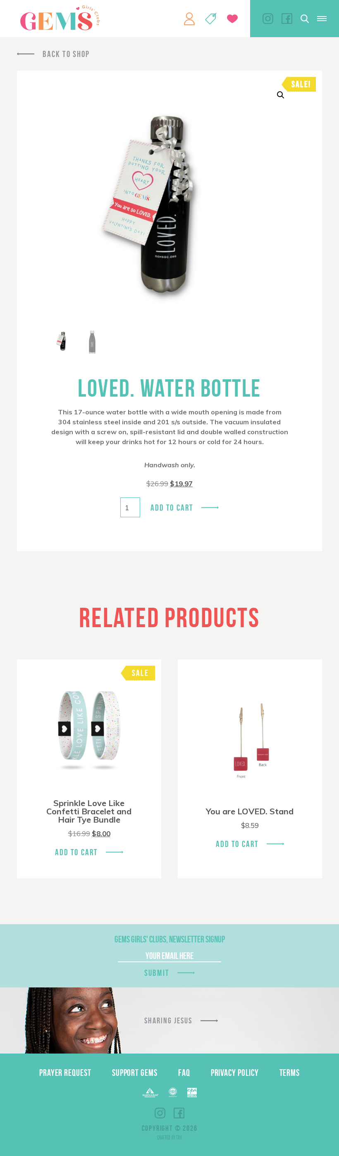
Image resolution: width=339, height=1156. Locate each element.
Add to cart (171, 507)
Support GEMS (135, 1073)
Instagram (268, 18)
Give (232, 19)
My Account (189, 18)
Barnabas (150, 1092)
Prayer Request (65, 1073)
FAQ (184, 1073)
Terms (289, 1073)
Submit (156, 972)
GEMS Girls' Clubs (60, 17)
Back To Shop (66, 54)
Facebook (287, 18)
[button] (280, 95)
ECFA (173, 1092)
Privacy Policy (235, 1073)
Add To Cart (76, 852)
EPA (192, 1092)
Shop (211, 18)
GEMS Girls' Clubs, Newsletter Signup (170, 939)
